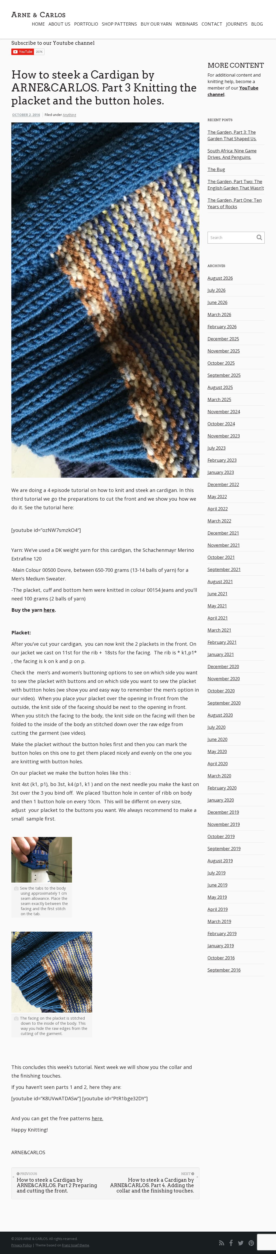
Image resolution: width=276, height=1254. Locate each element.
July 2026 (217, 290)
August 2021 (220, 582)
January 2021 (221, 654)
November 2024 (224, 412)
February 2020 (222, 788)
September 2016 (224, 970)
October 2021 (221, 557)
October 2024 (221, 424)
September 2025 (224, 375)
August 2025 (220, 387)
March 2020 (219, 776)
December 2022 (223, 484)
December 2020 (223, 666)
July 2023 (217, 448)
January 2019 (221, 946)
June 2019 (217, 885)
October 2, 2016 (26, 114)
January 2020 (221, 800)
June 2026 (217, 302)
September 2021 (224, 569)
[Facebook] (231, 1242)
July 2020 (217, 727)
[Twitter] (241, 1242)
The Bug (216, 169)
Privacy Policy (21, 1245)
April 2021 (218, 618)
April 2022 (218, 509)
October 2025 (221, 363)
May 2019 (217, 897)
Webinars (187, 24)
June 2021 (217, 594)
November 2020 (224, 679)
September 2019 (224, 849)
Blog (257, 24)
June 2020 (217, 739)
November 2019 (224, 824)
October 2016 (221, 958)
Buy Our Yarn (156, 24)
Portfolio (86, 24)
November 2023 (224, 436)
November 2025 (224, 351)
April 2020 (218, 764)
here (49, 610)
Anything (69, 114)
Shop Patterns (119, 24)
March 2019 (219, 921)
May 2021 (217, 606)
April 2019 (218, 909)
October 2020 (221, 691)
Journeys (236, 24)
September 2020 (224, 703)
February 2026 (222, 327)
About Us (59, 24)
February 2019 (222, 934)
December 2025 (223, 339)
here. (97, 1118)
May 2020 (217, 751)
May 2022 (217, 497)
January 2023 (221, 472)
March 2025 (219, 399)
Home (38, 24)
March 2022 (219, 521)
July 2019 (217, 873)
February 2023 (222, 460)
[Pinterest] (251, 1242)
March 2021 (219, 630)
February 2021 (222, 642)
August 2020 (220, 715)
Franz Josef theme (75, 1245)
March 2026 (219, 314)
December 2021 (223, 533)
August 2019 (220, 861)
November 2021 (224, 545)
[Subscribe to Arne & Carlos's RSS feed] (221, 1242)
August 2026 (220, 278)
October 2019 (221, 836)
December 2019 (223, 812)
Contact (212, 24)
